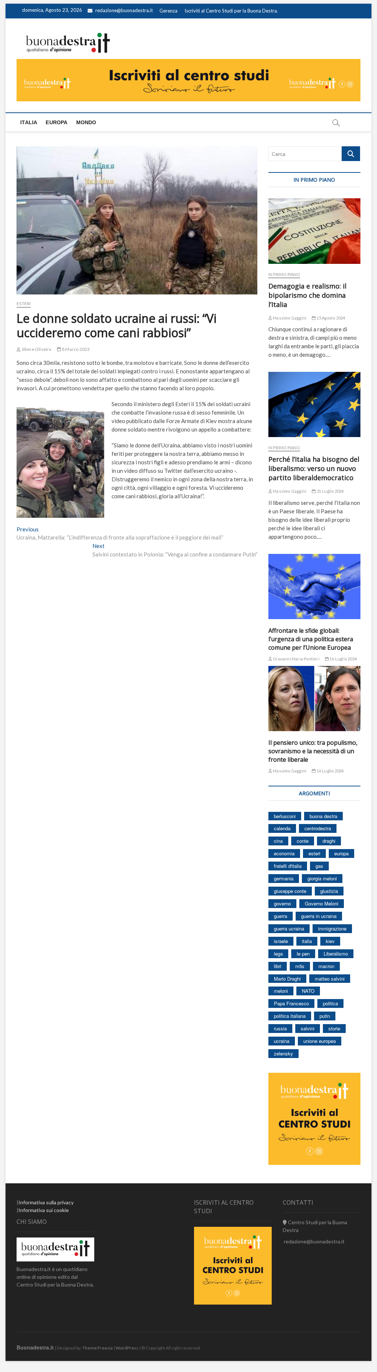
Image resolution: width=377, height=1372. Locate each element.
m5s (299, 966)
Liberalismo (336, 953)
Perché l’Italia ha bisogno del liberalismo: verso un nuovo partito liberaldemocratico (313, 468)
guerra (280, 915)
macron (326, 966)
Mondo (86, 122)
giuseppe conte (290, 890)
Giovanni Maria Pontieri (296, 658)
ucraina (281, 1040)
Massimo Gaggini (289, 317)
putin (325, 1015)
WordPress (127, 1348)
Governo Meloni (321, 903)
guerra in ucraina (319, 915)
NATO (308, 990)
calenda (282, 828)
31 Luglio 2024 (329, 491)
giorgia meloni (322, 878)
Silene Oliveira (36, 349)
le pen (303, 953)
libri (277, 966)
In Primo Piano (284, 274)
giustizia (329, 890)
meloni (281, 990)
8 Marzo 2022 (75, 349)
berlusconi (285, 816)
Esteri (24, 303)
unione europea (319, 1040)
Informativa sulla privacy (46, 1202)
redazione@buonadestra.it (124, 10)
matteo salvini (330, 978)
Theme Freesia (97, 1348)
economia (284, 853)
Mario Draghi (287, 978)
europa (341, 853)
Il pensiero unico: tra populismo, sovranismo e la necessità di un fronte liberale (312, 751)
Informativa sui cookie (43, 1210)
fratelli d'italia (288, 865)
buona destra (323, 816)
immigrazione (332, 928)
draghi (329, 840)
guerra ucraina (289, 928)
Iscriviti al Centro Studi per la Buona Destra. (231, 11)
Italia (28, 122)
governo (282, 903)
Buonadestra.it (35, 1347)
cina (278, 840)
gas (319, 865)
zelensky (283, 1053)
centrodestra (317, 828)
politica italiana (290, 1015)
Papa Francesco (291, 1003)
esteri (314, 853)
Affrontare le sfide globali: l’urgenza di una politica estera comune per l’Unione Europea (310, 639)
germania (283, 878)
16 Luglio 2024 (343, 658)
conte (303, 840)
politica (330, 1003)
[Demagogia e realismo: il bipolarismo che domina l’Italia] (314, 230)
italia (307, 941)
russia (280, 1028)
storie (334, 1028)
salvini (307, 1028)
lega (278, 953)
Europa (56, 122)
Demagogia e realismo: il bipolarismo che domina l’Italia (307, 295)
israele (281, 941)
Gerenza (168, 11)
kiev (330, 941)
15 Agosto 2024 (330, 317)
